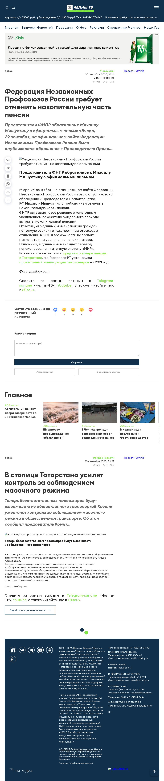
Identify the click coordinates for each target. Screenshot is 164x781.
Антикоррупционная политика (124, 702)
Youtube (64, 285)
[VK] (22, 650)
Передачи (64, 27)
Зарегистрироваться (108, 371)
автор (9, 70)
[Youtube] (40, 650)
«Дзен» (28, 290)
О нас (81, 27)
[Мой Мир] (8, 192)
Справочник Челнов (124, 27)
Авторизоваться (45, 372)
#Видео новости (103, 457)
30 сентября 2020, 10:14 (99, 74)
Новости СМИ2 (134, 70)
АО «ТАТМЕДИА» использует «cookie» (78, 749)
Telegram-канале (82, 595)
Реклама (97, 27)
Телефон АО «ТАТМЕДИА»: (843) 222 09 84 (130, 706)
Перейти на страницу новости (27, 610)
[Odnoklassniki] (49, 650)
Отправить (76, 362)
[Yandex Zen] (13, 650)
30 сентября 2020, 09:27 (99, 461)
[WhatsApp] (8, 184)
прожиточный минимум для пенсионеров (54, 262)
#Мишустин (107, 70)
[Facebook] (13, 659)
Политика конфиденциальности (76, 763)
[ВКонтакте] (8, 160)
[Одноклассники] (8, 176)
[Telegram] (8, 168)
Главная (11, 27)
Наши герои (154, 27)
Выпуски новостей (37, 27)
